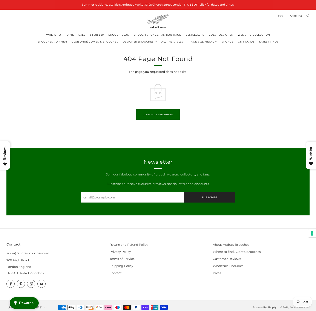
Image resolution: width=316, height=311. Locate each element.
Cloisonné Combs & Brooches (95, 41)
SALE (81, 34)
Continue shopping (158, 114)
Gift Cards (246, 41)
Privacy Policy (120, 252)
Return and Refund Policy (129, 245)
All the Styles (172, 41)
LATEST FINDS (269, 41)
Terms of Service (122, 259)
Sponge (227, 41)
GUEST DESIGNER (221, 34)
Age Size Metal (202, 41)
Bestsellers (195, 34)
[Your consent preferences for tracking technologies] (312, 233)
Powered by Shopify (264, 307)
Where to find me (60, 34)
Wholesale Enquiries (228, 266)
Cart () (296, 15)
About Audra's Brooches (231, 245)
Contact (116, 273)
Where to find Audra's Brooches (237, 252)
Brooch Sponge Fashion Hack (157, 34)
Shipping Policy (121, 266)
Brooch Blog (118, 34)
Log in (282, 16)
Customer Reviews (227, 259)
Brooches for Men (52, 41)
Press (217, 273)
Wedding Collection (254, 34)
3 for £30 (97, 34)
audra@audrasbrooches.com (27, 253)
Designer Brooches (138, 41)
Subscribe (210, 197)
